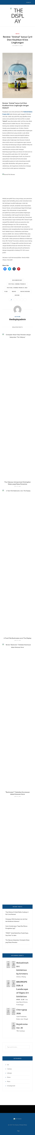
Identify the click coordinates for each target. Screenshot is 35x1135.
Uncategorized (11, 1086)
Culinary (9, 1069)
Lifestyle (9, 1073)
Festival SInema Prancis (17, 284)
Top (18, 1131)
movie (14, 291)
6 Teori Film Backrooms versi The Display (17, 638)
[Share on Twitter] (18, 299)
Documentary (17, 280)
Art (8, 1065)
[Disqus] (17, 822)
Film (5, 291)
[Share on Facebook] (15, 299)
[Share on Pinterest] (25, 299)
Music (8, 1081)
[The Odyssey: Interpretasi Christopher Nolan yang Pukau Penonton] (17, 406)
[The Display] (17, 16)
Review (17, 295)
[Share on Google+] (21, 299)
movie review (25, 291)
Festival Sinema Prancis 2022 (17, 287)
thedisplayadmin (17, 319)
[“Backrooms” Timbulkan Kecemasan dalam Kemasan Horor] (17, 716)
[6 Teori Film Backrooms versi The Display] (17, 562)
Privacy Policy (23, 1125)
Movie (17, 33)
